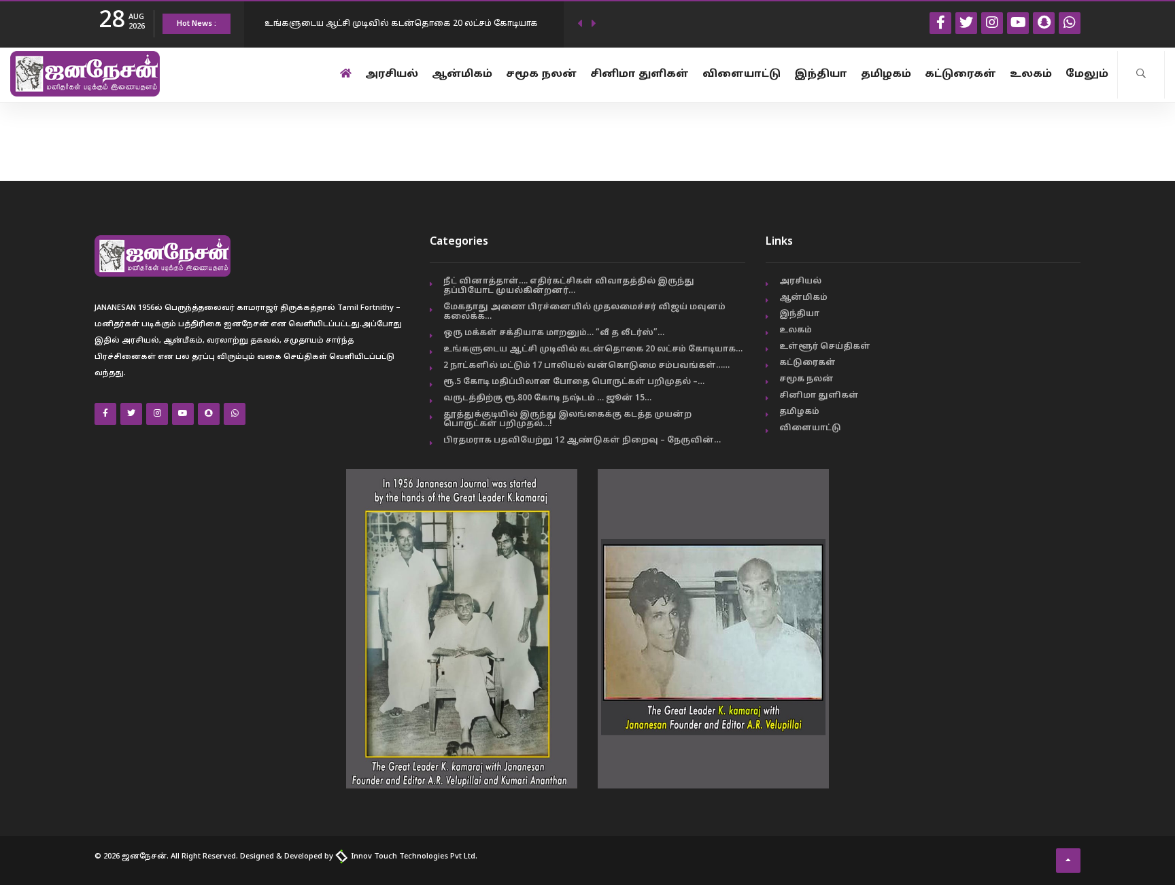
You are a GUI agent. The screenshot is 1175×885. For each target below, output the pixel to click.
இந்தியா (820, 74)
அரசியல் (391, 74)
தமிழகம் (886, 74)
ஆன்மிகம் (462, 74)
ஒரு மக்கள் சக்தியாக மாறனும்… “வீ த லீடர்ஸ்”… (553, 333)
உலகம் (1031, 74)
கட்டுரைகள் (960, 74)
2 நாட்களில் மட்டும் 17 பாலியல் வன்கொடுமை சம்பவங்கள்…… (586, 365)
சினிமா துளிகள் (639, 74)
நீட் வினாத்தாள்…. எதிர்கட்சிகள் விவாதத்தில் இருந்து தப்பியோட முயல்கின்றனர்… (568, 286)
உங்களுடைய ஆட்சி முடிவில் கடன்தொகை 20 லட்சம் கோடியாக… (593, 349)
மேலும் (1087, 74)
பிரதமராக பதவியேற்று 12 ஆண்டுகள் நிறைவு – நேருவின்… (582, 440)
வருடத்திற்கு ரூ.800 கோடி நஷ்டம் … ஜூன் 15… (547, 398)
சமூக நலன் (541, 74)
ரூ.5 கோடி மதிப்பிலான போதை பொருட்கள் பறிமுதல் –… (573, 382)
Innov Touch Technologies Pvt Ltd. (413, 856)
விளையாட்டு (741, 74)
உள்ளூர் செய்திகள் (824, 346)
